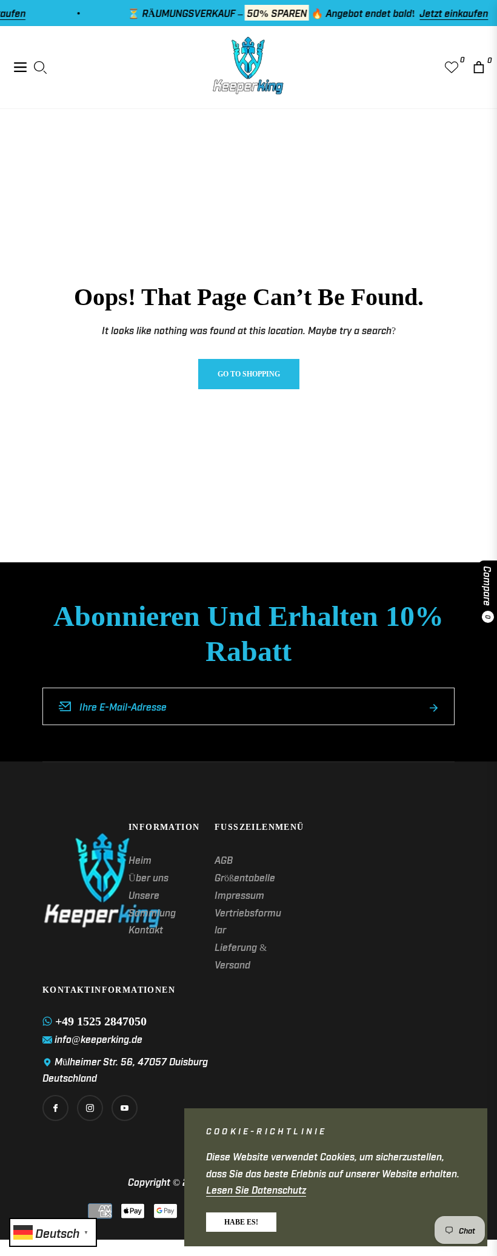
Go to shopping (249, 374)
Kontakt (145, 929)
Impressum (239, 895)
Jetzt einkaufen (440, 13)
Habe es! (241, 1222)
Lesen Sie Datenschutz (256, 1189)
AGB (224, 859)
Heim (140, 859)
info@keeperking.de (98, 1039)
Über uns (148, 877)
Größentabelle (245, 877)
